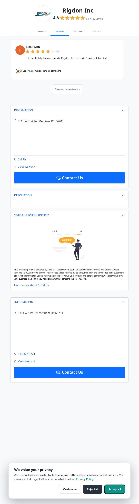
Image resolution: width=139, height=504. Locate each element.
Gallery (78, 31)
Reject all (92, 489)
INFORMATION (23, 302)
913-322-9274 (26, 354)
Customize (70, 489)
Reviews (59, 31)
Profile (42, 31)
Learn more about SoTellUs (31, 285)
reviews (94, 19)
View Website (26, 361)
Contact (96, 31)
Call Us (22, 159)
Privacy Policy (85, 479)
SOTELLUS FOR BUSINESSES (31, 215)
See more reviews (66, 89)
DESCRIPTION (23, 195)
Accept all (114, 489)
